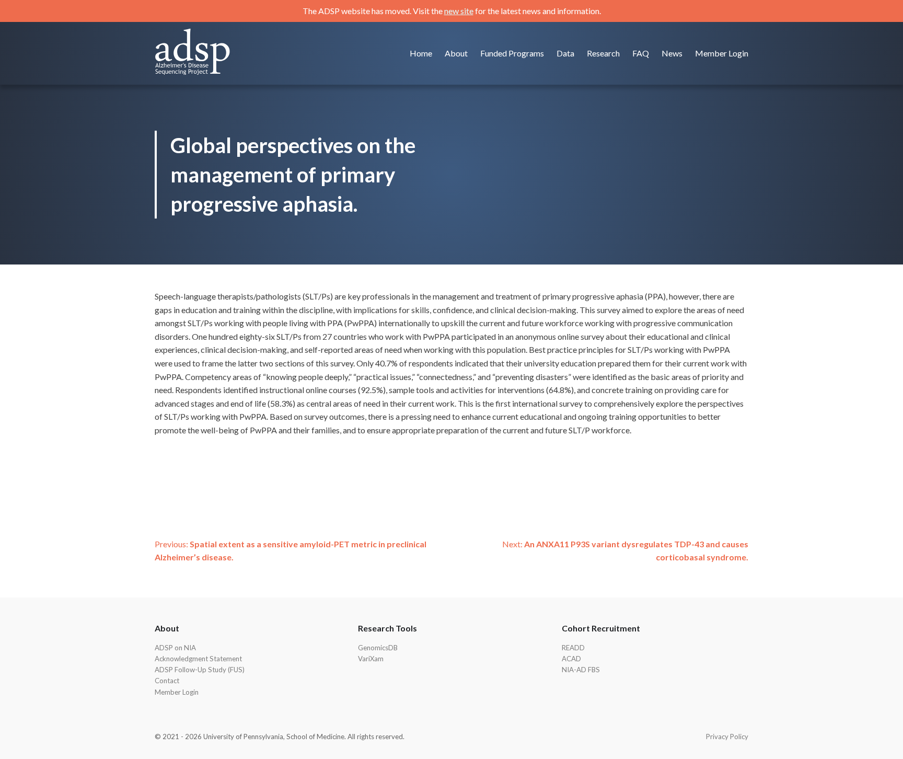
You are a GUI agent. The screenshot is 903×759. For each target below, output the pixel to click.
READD (573, 647)
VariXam (371, 658)
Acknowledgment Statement (198, 658)
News (672, 53)
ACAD (571, 658)
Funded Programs (512, 53)
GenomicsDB (378, 647)
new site (458, 11)
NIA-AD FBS (581, 669)
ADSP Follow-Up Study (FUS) (200, 669)
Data (565, 53)
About (456, 53)
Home (421, 53)
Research (603, 53)
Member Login (721, 53)
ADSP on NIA (175, 647)
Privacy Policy (727, 736)
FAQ (640, 53)
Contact (167, 680)
